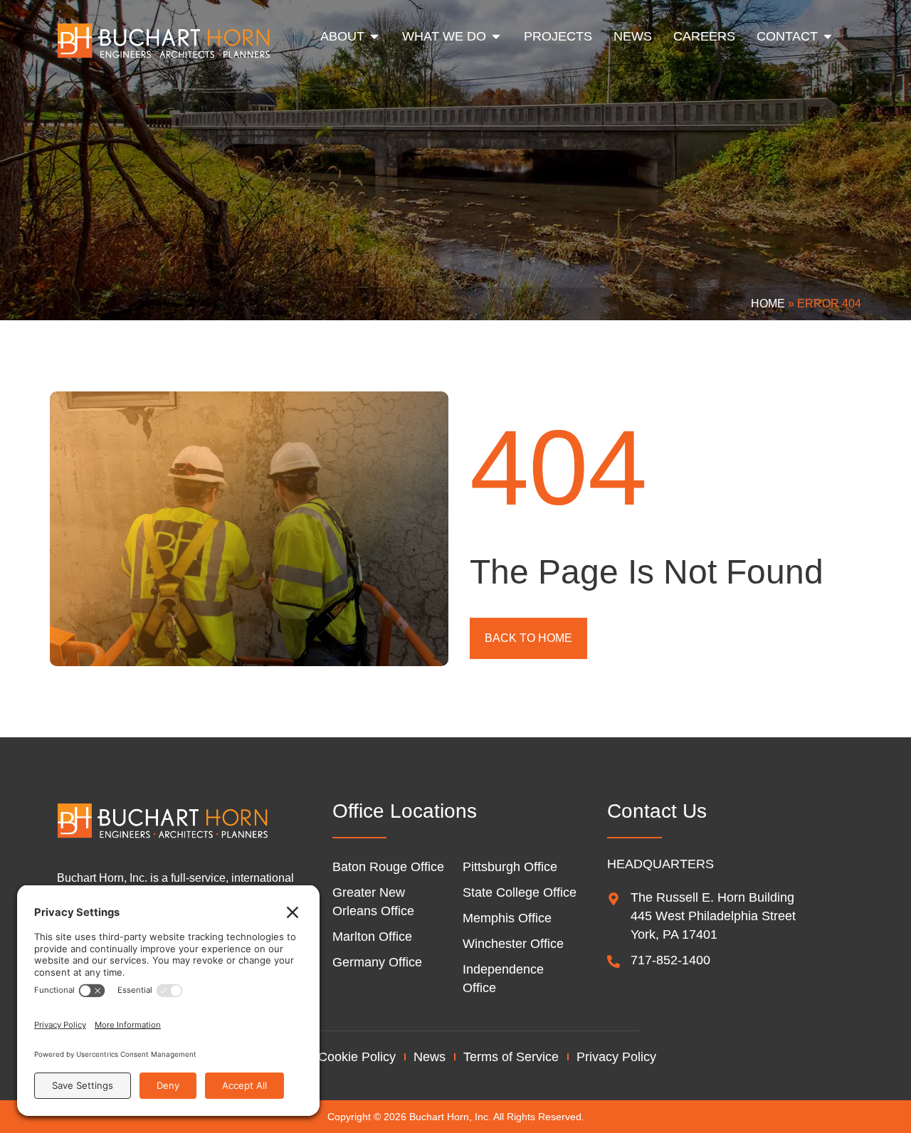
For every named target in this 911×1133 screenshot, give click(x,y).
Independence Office (503, 978)
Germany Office (377, 962)
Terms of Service (511, 1057)
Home (768, 303)
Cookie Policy (357, 1057)
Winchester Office (513, 944)
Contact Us (657, 811)
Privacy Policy (616, 1057)
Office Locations (404, 811)
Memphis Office (507, 918)
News (430, 1057)
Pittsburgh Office (510, 867)
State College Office (519, 892)
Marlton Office (372, 936)
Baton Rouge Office (388, 867)
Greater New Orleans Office (373, 901)
